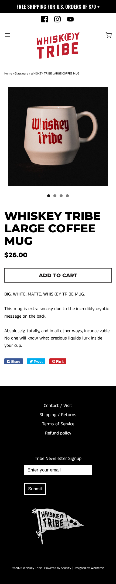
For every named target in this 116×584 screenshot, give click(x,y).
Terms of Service (58, 424)
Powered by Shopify (57, 568)
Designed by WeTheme (89, 568)
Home (8, 73)
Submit (35, 488)
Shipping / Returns (58, 415)
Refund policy (58, 433)
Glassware (21, 73)
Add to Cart (58, 275)
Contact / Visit (58, 405)
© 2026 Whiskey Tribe (27, 568)
